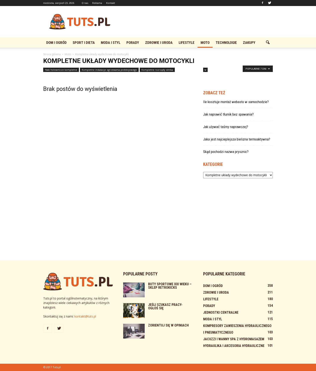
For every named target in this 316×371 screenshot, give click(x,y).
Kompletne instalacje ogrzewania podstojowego (109, 69)
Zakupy (249, 42)
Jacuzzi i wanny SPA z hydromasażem (233, 339)
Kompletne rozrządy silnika (157, 69)
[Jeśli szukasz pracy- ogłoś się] (134, 310)
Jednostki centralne (220, 312)
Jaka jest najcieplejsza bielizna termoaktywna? (236, 139)
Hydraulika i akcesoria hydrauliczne (233, 346)
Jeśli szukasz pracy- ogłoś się (165, 306)
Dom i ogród (56, 42)
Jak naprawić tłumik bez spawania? (228, 114)
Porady (132, 42)
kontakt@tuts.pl (85, 316)
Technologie (226, 42)
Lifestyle (187, 42)
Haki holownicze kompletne (61, 69)
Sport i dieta (84, 42)
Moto (205, 42)
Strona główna (52, 54)
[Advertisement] (194, 21)
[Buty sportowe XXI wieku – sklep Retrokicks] (134, 289)
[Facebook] (262, 3)
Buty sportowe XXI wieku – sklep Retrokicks (170, 286)
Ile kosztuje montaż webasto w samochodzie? (236, 102)
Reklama (97, 3)
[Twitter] (269, 3)
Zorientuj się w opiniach (168, 325)
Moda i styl (110, 42)
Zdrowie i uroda (159, 42)
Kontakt (110, 3)
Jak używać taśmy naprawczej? (225, 127)
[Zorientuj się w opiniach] (134, 331)
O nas (85, 3)
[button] (267, 42)
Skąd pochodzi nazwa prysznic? (226, 152)
